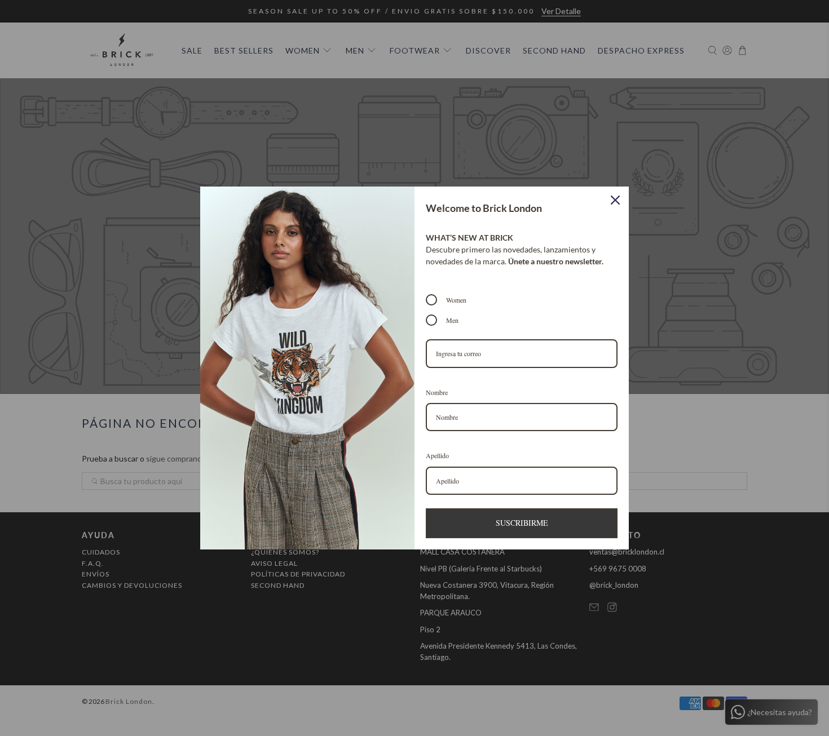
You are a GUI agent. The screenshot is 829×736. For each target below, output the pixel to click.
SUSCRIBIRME (522, 522)
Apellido (437, 455)
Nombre (437, 392)
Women (456, 299)
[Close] (615, 200)
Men (452, 320)
